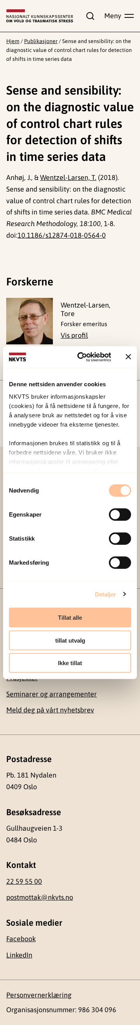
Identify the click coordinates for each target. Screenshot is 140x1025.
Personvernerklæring (39, 995)
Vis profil (74, 335)
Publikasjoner (41, 41)
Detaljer (105, 594)
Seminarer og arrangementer (51, 694)
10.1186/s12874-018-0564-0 (62, 235)
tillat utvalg (70, 640)
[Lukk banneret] (128, 357)
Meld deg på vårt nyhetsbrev (50, 710)
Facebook (21, 939)
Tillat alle (70, 617)
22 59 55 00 (24, 881)
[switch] (120, 514)
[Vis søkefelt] (88, 16)
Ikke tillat (70, 663)
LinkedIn (19, 955)
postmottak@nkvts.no (39, 897)
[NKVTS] (39, 15)
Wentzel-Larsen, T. (68, 177)
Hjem (12, 41)
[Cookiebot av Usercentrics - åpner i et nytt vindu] (82, 357)
